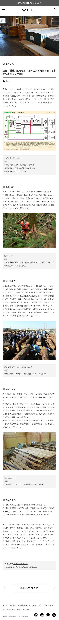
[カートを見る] (56, 10)
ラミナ (13, 478)
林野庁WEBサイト (20, 564)
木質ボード (41, 424)
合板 (34, 424)
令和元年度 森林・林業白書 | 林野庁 (19, 165)
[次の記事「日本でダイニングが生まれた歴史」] (53, 588)
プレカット (38, 508)
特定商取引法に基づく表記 (27, 605)
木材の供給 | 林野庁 (12, 374)
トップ (5, 605)
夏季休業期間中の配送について (29, 3)
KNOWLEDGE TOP (29, 588)
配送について (27, 609)
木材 (7, 81)
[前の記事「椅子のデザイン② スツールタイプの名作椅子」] (5, 588)
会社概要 (13, 605)
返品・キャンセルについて (11, 609)
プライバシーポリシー (46, 605)
